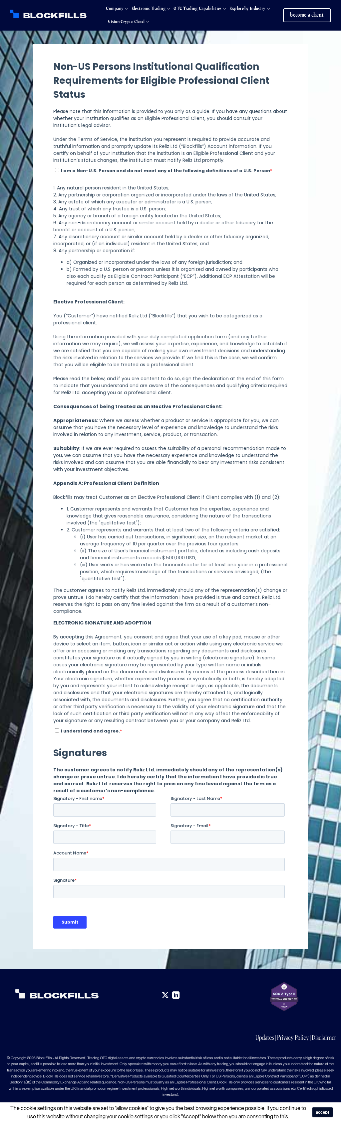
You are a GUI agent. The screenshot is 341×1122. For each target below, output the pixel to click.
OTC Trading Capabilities (197, 8)
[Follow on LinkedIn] (176, 996)
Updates (264, 1037)
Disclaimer (324, 1037)
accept (322, 1112)
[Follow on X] (165, 996)
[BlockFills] (48, 14)
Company (115, 8)
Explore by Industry (247, 8)
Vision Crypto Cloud (126, 21)
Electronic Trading (149, 8)
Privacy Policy (293, 1037)
